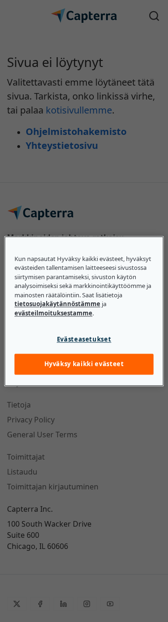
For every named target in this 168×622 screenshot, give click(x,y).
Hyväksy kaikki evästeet (84, 364)
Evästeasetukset (84, 339)
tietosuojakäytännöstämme (57, 304)
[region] (84, 311)
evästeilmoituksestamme (53, 313)
